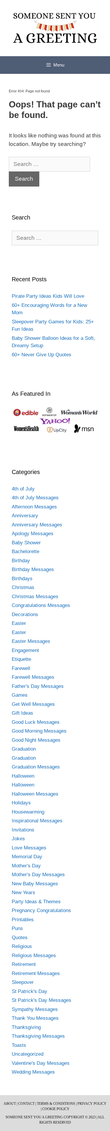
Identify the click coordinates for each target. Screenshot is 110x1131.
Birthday (21, 560)
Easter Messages (31, 641)
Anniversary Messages (37, 525)
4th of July (23, 489)
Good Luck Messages (36, 722)
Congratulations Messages (41, 605)
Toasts (19, 1045)
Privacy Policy (91, 1104)
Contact (26, 1104)
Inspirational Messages (37, 821)
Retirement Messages (36, 973)
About (10, 1104)
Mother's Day (26, 866)
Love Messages (29, 848)
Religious (22, 946)
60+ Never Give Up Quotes (41, 354)
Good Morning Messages (39, 731)
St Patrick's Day (29, 991)
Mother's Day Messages (38, 874)
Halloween (23, 776)
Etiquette (21, 659)
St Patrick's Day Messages (41, 1000)
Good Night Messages (36, 740)
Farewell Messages (33, 677)
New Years (23, 892)
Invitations (23, 830)
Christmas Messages (35, 596)
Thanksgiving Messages (38, 1036)
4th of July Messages (35, 497)
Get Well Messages (33, 704)
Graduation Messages (36, 767)
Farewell (21, 668)
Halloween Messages (35, 794)
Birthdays (22, 578)
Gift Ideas (22, 713)
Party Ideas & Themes (36, 901)
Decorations (25, 614)
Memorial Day (27, 856)
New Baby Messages (35, 883)
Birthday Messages (33, 569)
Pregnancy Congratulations (41, 910)
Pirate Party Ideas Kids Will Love (48, 296)
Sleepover (23, 982)
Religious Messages (34, 955)
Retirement (24, 964)
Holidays (21, 803)
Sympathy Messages (35, 1009)
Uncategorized (27, 1054)
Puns (17, 928)
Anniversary (25, 515)
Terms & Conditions (56, 1104)
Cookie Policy (56, 1109)
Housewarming (28, 812)
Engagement (25, 650)
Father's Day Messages (38, 686)
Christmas (23, 587)
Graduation (24, 749)
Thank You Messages (35, 1018)
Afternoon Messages (34, 507)
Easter (19, 623)
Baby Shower (26, 542)
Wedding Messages (33, 1072)
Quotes (20, 937)
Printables (23, 919)
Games (20, 695)
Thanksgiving (26, 1027)
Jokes (18, 838)
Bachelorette (25, 551)
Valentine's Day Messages (41, 1063)
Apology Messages (32, 533)
